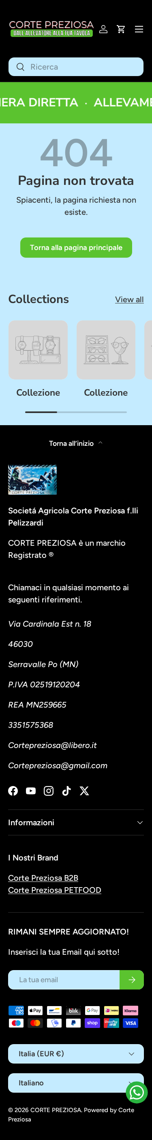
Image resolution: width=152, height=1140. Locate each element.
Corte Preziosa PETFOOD (54, 890)
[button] (121, 29)
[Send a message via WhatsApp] (137, 1092)
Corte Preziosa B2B (43, 878)
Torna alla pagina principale (76, 247)
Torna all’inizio (72, 443)
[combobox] (76, 66)
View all (129, 299)
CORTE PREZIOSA (55, 1110)
